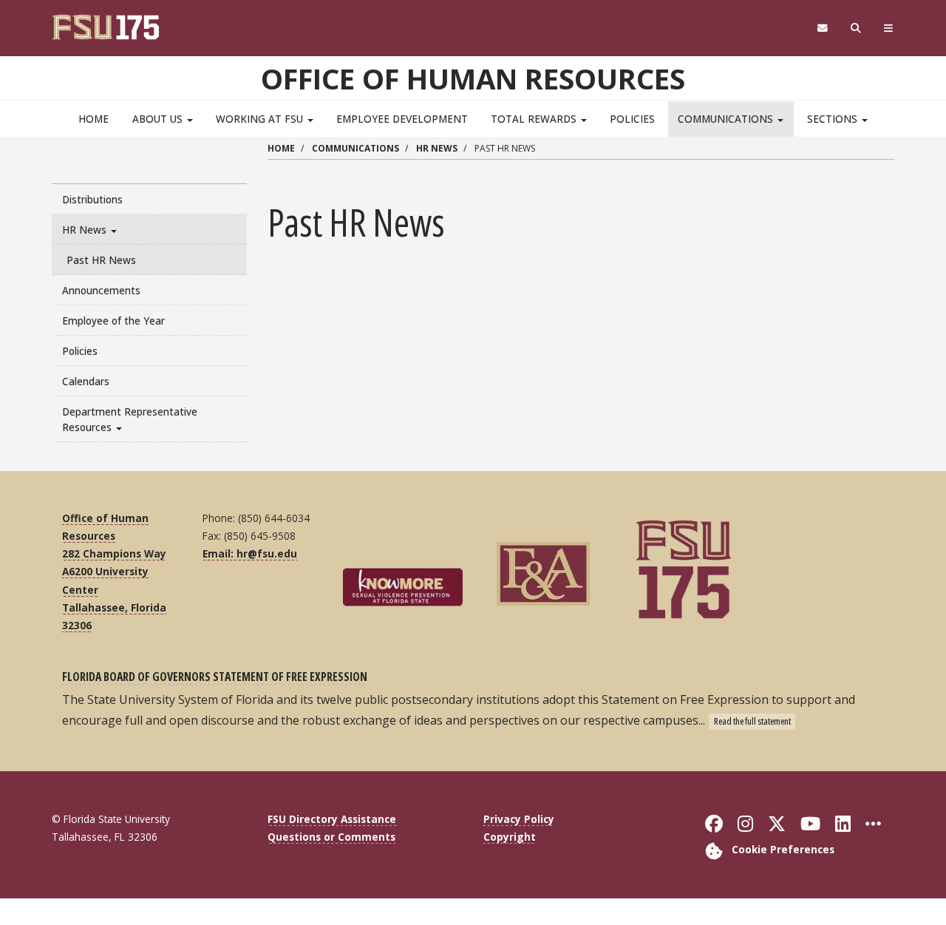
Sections (833, 119)
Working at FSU (261, 119)
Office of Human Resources (473, 78)
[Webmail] (822, 28)
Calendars (85, 381)
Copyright (509, 837)
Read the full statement (752, 721)
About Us (159, 119)
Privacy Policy (518, 819)
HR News (85, 230)
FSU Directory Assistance (332, 819)
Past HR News (101, 260)
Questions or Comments (331, 837)
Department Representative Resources (129, 419)
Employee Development (402, 119)
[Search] (856, 28)
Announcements (101, 290)
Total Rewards (535, 119)
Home (93, 119)
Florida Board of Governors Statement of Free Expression (214, 676)
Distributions (92, 199)
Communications (727, 119)
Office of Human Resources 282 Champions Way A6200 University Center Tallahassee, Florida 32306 (114, 571)
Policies (632, 119)
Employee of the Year (113, 321)
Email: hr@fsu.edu (250, 553)
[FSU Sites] (888, 28)
